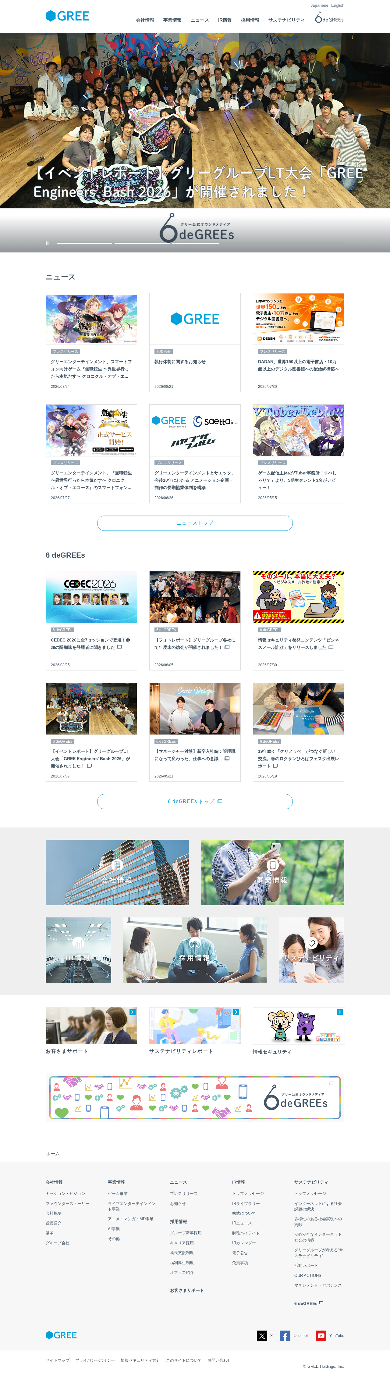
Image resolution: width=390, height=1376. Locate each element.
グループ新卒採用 (186, 1233)
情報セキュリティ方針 (140, 1360)
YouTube (336, 1336)
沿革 (50, 1233)
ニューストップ (195, 523)
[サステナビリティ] (311, 978)
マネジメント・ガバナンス (318, 1285)
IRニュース (242, 1223)
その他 (114, 1238)
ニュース (178, 1182)
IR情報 (238, 1182)
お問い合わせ (219, 1360)
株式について (244, 1213)
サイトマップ (57, 1360)
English (337, 5)
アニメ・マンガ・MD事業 (131, 1219)
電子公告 (240, 1253)
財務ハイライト (246, 1233)
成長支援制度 (182, 1252)
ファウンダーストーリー (67, 1203)
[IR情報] (78, 978)
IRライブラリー (246, 1203)
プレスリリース (184, 1193)
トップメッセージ (248, 1193)
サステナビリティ (311, 1182)
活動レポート (306, 1265)
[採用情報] (195, 978)
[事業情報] (272, 900)
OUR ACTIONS (307, 1275)
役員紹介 (54, 1223)
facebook (301, 1336)
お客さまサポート (187, 1290)
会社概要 (54, 1213)
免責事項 (240, 1262)
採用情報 (178, 1221)
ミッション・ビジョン (65, 1193)
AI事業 (114, 1229)
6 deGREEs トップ (191, 801)
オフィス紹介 (182, 1272)
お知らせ (178, 1203)
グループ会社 (57, 1243)
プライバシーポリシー (95, 1360)
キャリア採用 (182, 1243)
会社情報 (54, 1182)
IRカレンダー (244, 1243)
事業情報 (116, 1182)
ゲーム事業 (118, 1193)
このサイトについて (184, 1360)
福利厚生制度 (182, 1262)
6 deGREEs (305, 1303)
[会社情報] (117, 900)
